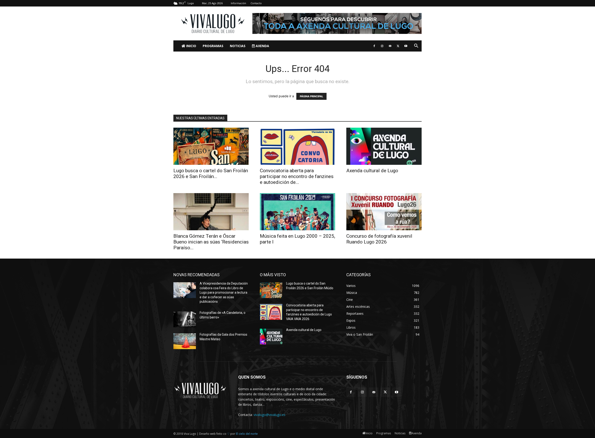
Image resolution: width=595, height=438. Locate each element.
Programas (213, 46)
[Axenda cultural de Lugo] (384, 146)
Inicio (190, 46)
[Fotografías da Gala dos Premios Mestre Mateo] (184, 341)
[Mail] (390, 46)
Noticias (237, 46)
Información (238, 3)
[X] (397, 46)
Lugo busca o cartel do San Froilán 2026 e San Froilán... (210, 173)
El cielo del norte (247, 434)
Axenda (262, 46)
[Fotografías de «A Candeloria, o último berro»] (184, 319)
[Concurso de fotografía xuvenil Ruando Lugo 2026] (384, 211)
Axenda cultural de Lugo (372, 170)
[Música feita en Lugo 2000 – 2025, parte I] (297, 211)
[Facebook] (374, 46)
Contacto (256, 3)
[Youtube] (405, 46)
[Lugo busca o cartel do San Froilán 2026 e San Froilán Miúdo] (211, 146)
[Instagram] (382, 46)
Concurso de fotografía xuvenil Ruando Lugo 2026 (379, 239)
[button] (416, 46)
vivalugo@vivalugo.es (269, 414)
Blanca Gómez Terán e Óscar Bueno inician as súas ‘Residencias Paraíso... (211, 241)
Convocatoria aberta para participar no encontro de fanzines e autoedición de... (297, 176)
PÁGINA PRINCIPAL (311, 96)
